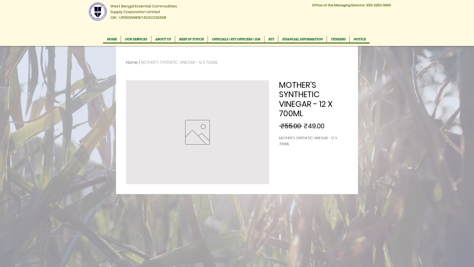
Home (132, 62)
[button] (236, 39)
